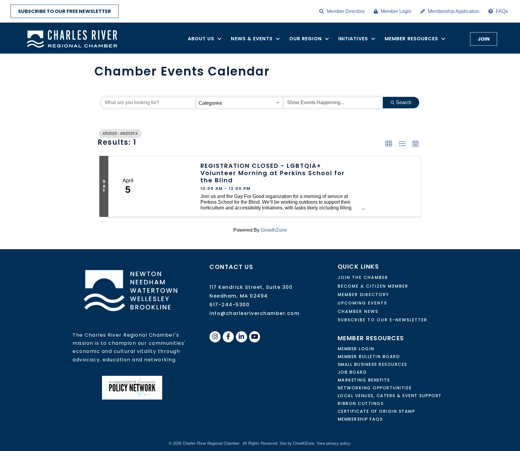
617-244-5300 (229, 304)
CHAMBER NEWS (358, 311)
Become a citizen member (373, 286)
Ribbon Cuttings (361, 403)
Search (403, 102)
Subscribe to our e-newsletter (382, 320)
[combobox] (239, 102)
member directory (363, 295)
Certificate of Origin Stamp (376, 411)
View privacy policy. (334, 443)
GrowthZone (274, 230)
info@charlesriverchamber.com (254, 313)
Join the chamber (363, 277)
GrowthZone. (304, 443)
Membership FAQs (360, 419)
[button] (389, 144)
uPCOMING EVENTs (362, 303)
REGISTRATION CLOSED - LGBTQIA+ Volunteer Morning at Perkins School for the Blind (272, 173)
